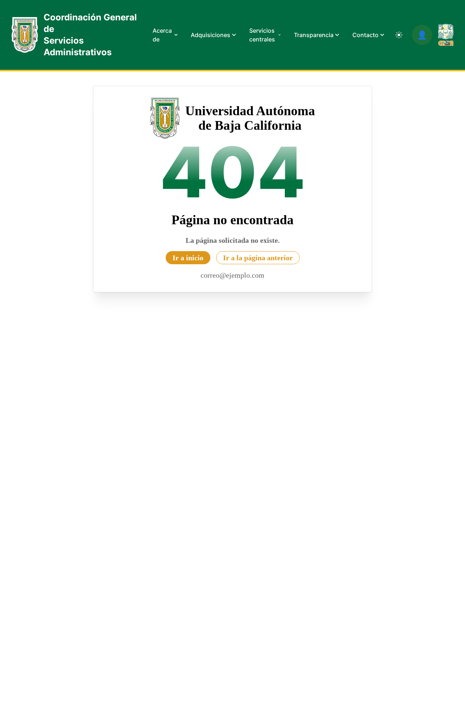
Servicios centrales (262, 35)
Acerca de (162, 35)
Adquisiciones (210, 35)
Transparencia (313, 35)
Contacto (365, 35)
